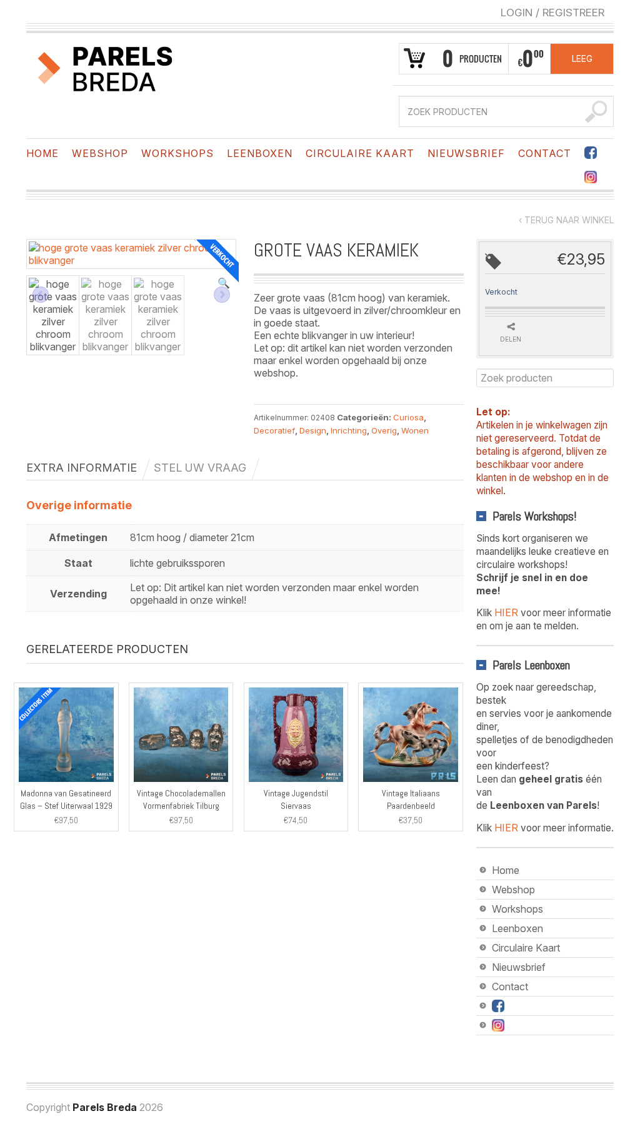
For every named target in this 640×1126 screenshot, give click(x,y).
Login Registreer (552, 12)
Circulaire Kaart (360, 153)
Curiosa (408, 417)
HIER (506, 612)
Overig (384, 430)
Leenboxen (259, 153)
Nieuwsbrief (466, 153)
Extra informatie (81, 467)
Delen (510, 339)
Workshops (177, 153)
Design (312, 430)
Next (222, 295)
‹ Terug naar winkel (566, 220)
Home (42, 153)
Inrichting (349, 430)
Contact (544, 153)
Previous (40, 295)
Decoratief (274, 430)
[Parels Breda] (105, 67)
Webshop (100, 153)
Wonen (415, 430)
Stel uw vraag (200, 467)
